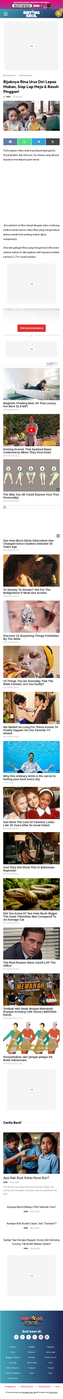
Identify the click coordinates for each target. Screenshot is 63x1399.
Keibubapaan (26, 75)
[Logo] (31, 13)
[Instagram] (22, 1337)
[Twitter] (28, 1337)
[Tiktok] (34, 1337)
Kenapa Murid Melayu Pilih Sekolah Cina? (31, 1207)
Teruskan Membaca (31, 328)
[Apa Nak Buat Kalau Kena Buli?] (31, 1153)
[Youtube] (41, 1337)
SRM (8, 96)
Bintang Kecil (9, 75)
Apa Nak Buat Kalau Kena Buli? (26, 1178)
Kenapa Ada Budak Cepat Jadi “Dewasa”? (31, 1223)
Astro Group (53, 1392)
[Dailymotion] (47, 1337)
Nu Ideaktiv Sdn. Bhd (29, 1392)
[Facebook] (16, 1337)
